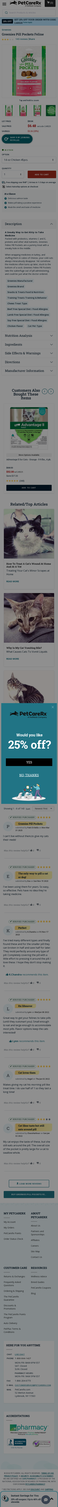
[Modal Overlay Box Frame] (29, 753)
